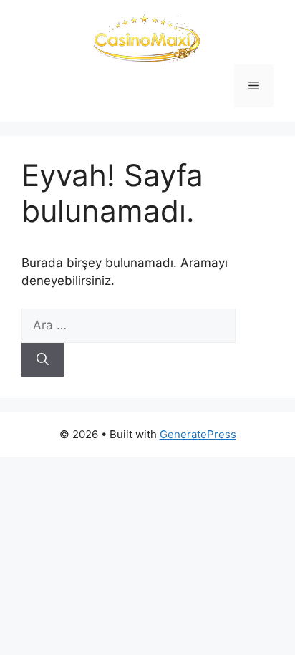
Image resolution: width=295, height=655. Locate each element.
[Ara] (42, 360)
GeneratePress (198, 434)
